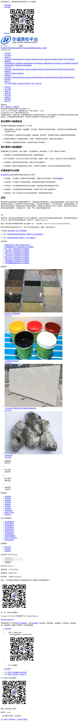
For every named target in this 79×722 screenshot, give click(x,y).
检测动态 (8, 71)
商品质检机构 (57, 63)
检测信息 (21, 73)
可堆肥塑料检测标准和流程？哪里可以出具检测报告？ (25, 234)
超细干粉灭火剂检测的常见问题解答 (17, 253)
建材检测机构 (28, 63)
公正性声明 (38, 83)
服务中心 (8, 81)
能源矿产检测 (63, 59)
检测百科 (8, 73)
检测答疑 (8, 75)
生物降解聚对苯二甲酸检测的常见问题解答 (19, 247)
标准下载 (8, 67)
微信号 (7, 33)
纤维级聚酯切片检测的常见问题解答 (17, 261)
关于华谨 (8, 83)
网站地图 (8, 5)
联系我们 (8, 7)
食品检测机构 (9, 63)
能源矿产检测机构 (16, 65)
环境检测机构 (19, 63)
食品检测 (17, 48)
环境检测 (10, 48)
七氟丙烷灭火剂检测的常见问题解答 (17, 251)
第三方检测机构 (21, 623)
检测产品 (8, 57)
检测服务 (60, 178)
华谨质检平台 (5, 175)
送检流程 (21, 83)
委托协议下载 (29, 83)
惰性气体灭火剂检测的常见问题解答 (17, 257)
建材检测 (36, 48)
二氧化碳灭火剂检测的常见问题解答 (17, 255)
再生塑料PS (11, 231)
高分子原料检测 (21, 231)
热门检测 (8, 55)
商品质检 (4, 48)
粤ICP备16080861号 (7, 619)
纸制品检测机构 (10, 536)
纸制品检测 (54, 59)
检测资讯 (14, 73)
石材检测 (27, 59)
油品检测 (47, 59)
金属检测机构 (47, 63)
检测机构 (8, 61)
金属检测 (30, 48)
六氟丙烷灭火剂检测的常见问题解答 (17, 259)
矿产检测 (23, 48)
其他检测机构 (27, 65)
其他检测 (71, 59)
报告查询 (8, 79)
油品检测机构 (67, 63)
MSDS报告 (43, 48)
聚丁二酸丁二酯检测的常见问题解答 (17, 249)
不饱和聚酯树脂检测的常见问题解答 (17, 263)
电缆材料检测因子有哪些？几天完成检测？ (21, 238)
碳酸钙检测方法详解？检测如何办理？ (18, 245)
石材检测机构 (38, 63)
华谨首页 (8, 53)
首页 (2, 107)
